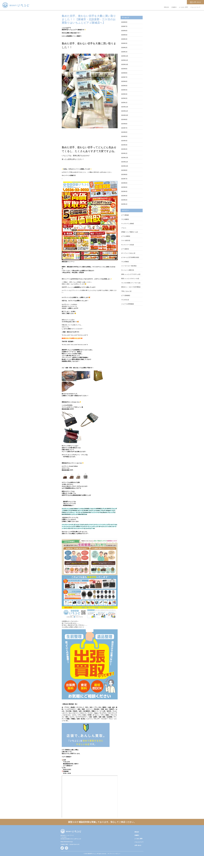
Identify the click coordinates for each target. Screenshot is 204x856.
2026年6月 (124, 30)
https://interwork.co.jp (67, 841)
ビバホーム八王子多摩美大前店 (130, 257)
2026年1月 (124, 51)
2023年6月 (124, 183)
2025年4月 (124, 90)
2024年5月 (124, 136)
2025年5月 (124, 85)
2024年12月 (124, 106)
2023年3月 (124, 195)
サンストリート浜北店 (127, 244)
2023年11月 (124, 161)
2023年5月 (124, 187)
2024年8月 (124, 123)
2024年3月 (124, 145)
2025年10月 (124, 64)
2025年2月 (124, 98)
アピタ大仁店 (125, 299)
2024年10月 (124, 115)
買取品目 (166, 7)
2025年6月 (124, 81)
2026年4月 (124, 39)
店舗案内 (174, 7)
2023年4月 (124, 191)
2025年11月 (124, 60)
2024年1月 (124, 153)
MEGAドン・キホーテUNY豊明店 (130, 287)
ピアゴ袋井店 (125, 249)
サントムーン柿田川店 (127, 270)
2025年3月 (124, 94)
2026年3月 (124, 43)
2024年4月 (124, 140)
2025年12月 (124, 56)
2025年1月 (124, 102)
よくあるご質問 (183, 7)
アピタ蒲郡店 (125, 219)
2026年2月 (124, 47)
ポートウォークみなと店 (128, 253)
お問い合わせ (138, 845)
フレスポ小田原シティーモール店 (130, 282)
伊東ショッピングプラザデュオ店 (130, 274)
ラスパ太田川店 (125, 240)
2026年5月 (124, 35)
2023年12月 (124, 157)
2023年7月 (124, 178)
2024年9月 (124, 119)
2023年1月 (124, 204)
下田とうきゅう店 (126, 291)
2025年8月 (124, 73)
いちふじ (123, 227)
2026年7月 (124, 26)
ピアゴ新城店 (125, 215)
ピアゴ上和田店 (125, 236)
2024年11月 (124, 111)
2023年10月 (124, 166)
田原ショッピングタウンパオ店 (130, 278)
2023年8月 (124, 174)
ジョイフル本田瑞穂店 (127, 304)
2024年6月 (124, 132)
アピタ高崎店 (125, 261)
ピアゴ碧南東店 (125, 295)
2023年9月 (124, 170)
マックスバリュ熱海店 (127, 223)
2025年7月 (124, 77)
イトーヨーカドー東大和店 (129, 266)
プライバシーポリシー (114, 853)
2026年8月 (124, 22)
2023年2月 (124, 200)
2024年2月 (124, 149)
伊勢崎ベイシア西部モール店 (129, 232)
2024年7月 (124, 128)
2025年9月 (124, 68)
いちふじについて (195, 7)
